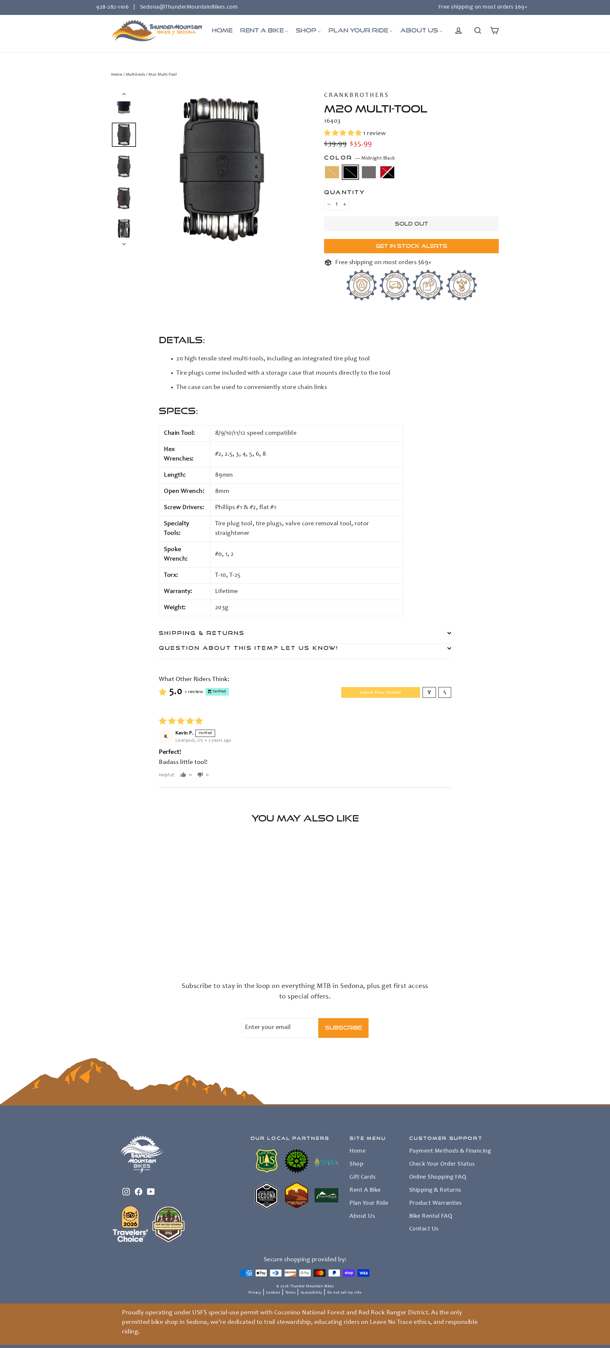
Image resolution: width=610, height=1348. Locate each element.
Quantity (344, 192)
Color (359, 157)
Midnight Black (350, 172)
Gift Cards (362, 1177)
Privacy (254, 1293)
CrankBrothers (356, 95)
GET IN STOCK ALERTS (411, 246)
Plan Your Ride (368, 1203)
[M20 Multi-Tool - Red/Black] (139, 945)
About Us (362, 1216)
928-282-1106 (112, 7)
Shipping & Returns (202, 633)
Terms (290, 1293)
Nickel (369, 172)
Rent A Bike (365, 1190)
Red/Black (387, 172)
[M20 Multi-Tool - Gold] (115, 945)
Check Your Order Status (442, 1164)
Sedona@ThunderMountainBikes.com (189, 7)
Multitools (135, 75)
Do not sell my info (344, 1293)
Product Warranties (435, 1203)
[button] (343, 134)
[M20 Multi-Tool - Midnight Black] (123, 945)
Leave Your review (381, 692)
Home (116, 75)
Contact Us (424, 1229)
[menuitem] (222, 30)
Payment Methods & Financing (450, 1151)
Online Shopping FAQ (437, 1177)
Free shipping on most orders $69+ (483, 7)
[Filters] (429, 692)
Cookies (273, 1293)
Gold (332, 172)
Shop (356, 1164)
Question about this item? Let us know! (249, 648)
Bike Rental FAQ (430, 1216)
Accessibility (311, 1293)
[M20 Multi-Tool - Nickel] (131, 945)
